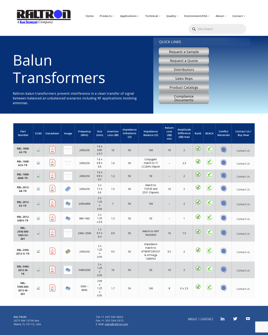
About (220, 16)
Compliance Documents (184, 98)
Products (106, 16)
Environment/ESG (196, 16)
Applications (128, 16)
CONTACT (207, 318)
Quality (171, 16)
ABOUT (192, 318)
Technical (152, 16)
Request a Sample (184, 51)
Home (90, 16)
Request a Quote (184, 60)
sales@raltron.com (116, 324)
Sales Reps (184, 78)
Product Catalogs (184, 87)
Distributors (184, 69)
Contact (238, 16)
